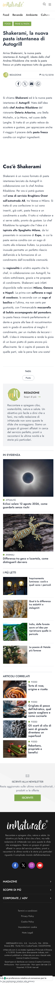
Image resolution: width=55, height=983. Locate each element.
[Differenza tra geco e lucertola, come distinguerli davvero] (28, 533)
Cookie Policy (27, 921)
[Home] (13, 4)
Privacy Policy (27, 916)
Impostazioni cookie (27, 927)
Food (6, 15)
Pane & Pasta (22, 23)
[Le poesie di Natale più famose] (15, 655)
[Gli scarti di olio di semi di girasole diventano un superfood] (15, 729)
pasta (28, 377)
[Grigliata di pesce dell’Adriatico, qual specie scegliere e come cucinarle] (15, 709)
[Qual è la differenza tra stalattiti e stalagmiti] (15, 609)
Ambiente (32, 15)
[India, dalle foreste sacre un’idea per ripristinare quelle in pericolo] (15, 632)
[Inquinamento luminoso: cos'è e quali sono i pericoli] (15, 586)
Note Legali (27, 932)
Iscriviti (27, 798)
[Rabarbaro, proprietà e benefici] (15, 749)
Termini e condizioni (27, 910)
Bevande (17, 15)
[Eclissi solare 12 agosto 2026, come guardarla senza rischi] (28, 478)
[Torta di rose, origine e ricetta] (15, 689)
